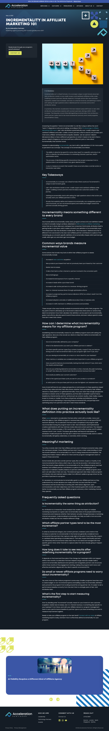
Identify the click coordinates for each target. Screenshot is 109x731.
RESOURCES (68, 6)
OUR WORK (55, 6)
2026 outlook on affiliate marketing (88, 224)
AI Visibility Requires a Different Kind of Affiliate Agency (35, 679)
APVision (80, 6)
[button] (51, 699)
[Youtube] (66, 720)
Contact (99, 6)
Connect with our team (87, 615)
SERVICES (43, 6)
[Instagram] (63, 720)
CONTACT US (15, 53)
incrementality (64, 145)
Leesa (48, 418)
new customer (58, 260)
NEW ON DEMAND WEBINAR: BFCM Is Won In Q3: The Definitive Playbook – (54, 1)
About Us (88, 6)
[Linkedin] (59, 720)
